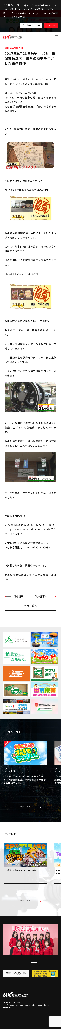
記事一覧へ (30, 606)
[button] (41, 962)
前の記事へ (20, 596)
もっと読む (25, 806)
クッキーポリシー (31, 25)
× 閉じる (50, 25)
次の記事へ (41, 596)
